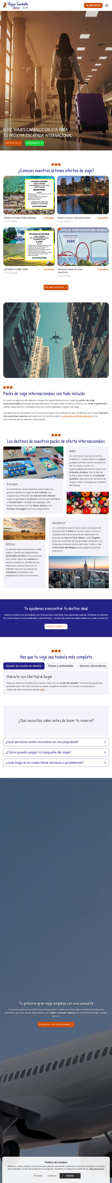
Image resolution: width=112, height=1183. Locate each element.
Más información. (96, 1169)
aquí (42, 689)
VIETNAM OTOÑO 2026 (16, 269)
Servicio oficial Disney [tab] (93, 666)
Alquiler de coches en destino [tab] (24, 666)
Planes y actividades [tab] (60, 666)
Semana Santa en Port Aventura (70, 271)
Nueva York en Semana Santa (74, 217)
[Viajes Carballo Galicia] (15, 5)
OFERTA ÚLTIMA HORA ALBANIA (20, 217)
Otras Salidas (10, 221)
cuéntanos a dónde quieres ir (77, 416)
